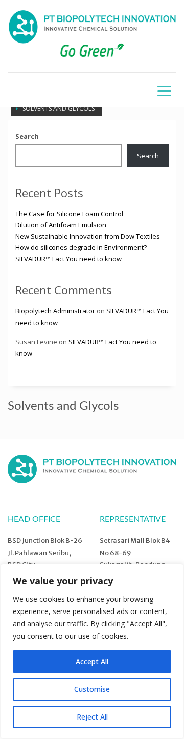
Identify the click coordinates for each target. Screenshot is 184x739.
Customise (92, 689)
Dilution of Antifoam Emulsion (60, 224)
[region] (92, 651)
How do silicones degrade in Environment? (81, 247)
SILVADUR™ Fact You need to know (68, 258)
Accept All (92, 661)
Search (27, 136)
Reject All (92, 717)
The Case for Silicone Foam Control (69, 213)
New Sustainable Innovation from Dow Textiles (87, 236)
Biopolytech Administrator (55, 310)
